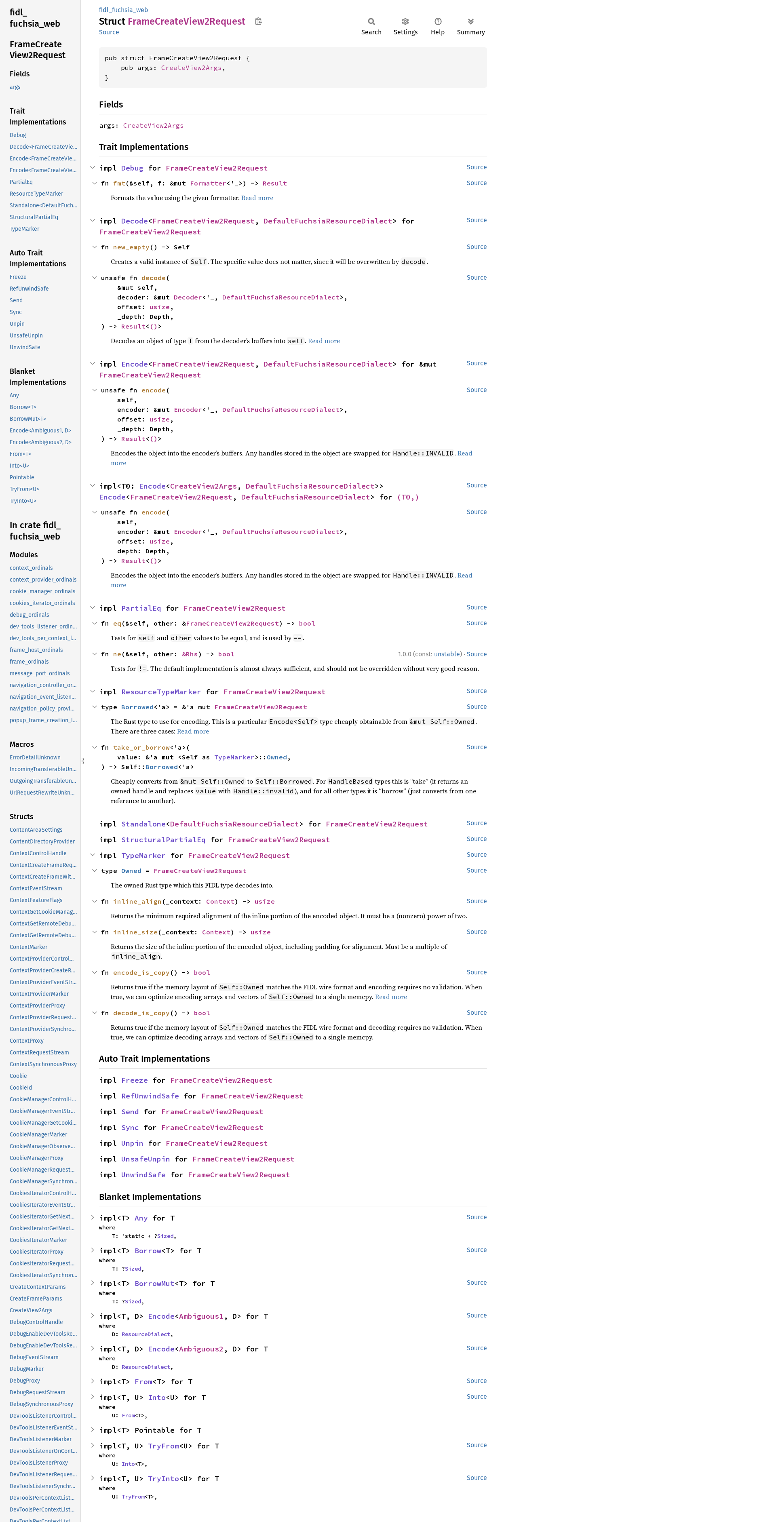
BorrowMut (155, 1283)
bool (307, 623)
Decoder (188, 297)
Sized (165, 1236)
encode (153, 390)
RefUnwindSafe (150, 1095)
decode (153, 278)
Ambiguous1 (201, 1316)
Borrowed (137, 707)
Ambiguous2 (201, 1348)
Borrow (148, 1250)
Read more (257, 197)
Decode (134, 221)
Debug (132, 168)
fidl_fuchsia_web (123, 10)
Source (109, 32)
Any (141, 1218)
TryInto (163, 1478)
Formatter (208, 183)
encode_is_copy (141, 972)
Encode (134, 364)
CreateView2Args (191, 67)
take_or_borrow (141, 747)
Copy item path (258, 21)
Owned (277, 757)
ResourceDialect (146, 1334)
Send (130, 1111)
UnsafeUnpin (145, 1159)
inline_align (137, 901)
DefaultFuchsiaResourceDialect (328, 221)
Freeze (134, 1080)
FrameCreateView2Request (217, 168)
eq (117, 623)
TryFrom (163, 1445)
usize (160, 307)
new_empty (131, 247)
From (143, 1381)
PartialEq (141, 608)
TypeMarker (234, 757)
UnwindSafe (143, 1174)
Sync (130, 1127)
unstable (447, 654)
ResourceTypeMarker (161, 691)
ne (117, 654)
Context (220, 901)
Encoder (188, 409)
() (154, 326)
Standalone (143, 823)
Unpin (132, 1143)
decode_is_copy (141, 1013)
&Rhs (190, 654)
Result (275, 183)
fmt (119, 183)
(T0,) (408, 497)
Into (157, 1397)
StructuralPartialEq (163, 839)
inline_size (135, 932)
